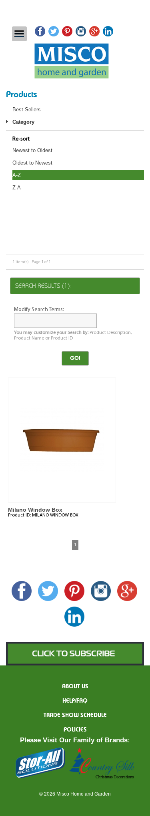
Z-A (16, 188)
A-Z (16, 175)
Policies (75, 730)
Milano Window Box (35, 509)
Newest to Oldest (32, 150)
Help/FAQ (75, 701)
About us (75, 686)
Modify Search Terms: (39, 310)
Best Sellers (26, 110)
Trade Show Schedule (75, 715)
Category (23, 122)
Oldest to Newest (32, 163)
